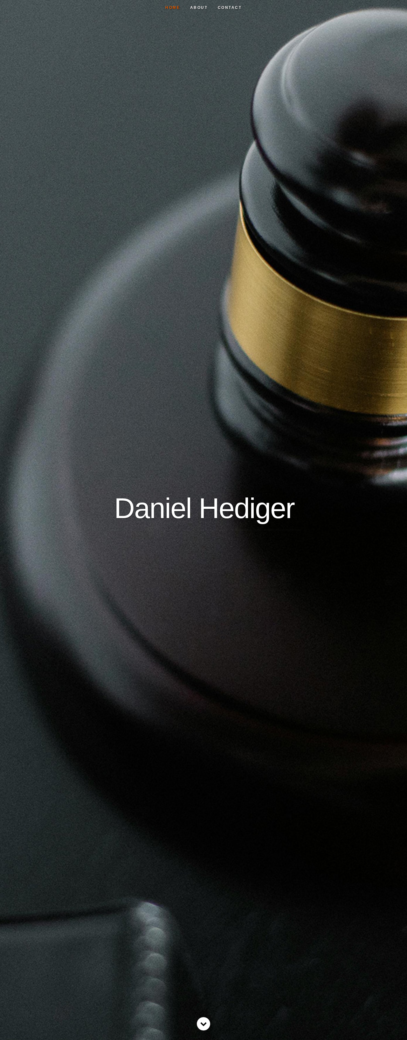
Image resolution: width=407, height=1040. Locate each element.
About (199, 7)
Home (172, 7)
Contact (230, 7)
